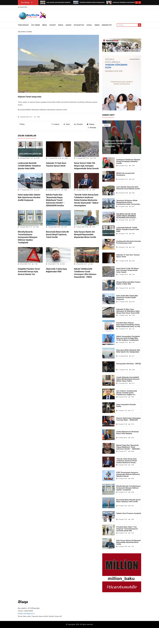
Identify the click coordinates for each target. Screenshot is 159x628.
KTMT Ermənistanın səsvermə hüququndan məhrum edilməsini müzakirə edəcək (128, 474)
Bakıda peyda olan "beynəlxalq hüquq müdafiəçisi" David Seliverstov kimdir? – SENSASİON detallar (55, 200)
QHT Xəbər (35, 25)
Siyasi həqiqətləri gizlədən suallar (126, 405)
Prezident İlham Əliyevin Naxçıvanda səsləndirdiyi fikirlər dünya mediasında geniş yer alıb (128, 324)
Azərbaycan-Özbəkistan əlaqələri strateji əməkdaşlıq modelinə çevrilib (128, 161)
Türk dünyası (23, 25)
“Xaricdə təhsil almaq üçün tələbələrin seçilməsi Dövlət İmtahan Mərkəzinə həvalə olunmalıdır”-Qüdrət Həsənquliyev (86, 200)
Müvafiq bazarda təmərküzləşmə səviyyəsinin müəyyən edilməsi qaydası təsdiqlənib (27, 237)
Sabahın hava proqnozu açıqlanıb (128, 513)
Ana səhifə (22, 32)
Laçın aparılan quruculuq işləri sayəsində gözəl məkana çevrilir (128, 188)
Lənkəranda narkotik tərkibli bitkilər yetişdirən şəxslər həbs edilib (29, 166)
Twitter (67, 124)
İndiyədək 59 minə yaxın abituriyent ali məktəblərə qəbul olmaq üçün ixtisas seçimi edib (128, 311)
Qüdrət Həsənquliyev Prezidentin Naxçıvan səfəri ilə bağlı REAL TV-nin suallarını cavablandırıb (128, 338)
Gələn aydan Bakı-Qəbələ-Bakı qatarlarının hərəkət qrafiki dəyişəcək (29, 197)
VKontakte (79, 124)
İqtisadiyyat (79, 25)
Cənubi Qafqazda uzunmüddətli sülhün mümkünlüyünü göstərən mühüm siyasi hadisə (128, 379)
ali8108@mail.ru (29, 614)
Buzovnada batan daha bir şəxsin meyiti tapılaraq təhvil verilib (57, 234)
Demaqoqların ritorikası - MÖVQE (128, 364)
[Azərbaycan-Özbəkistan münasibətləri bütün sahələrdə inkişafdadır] (109, 2)
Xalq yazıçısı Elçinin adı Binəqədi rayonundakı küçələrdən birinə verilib (85, 234)
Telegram (91, 124)
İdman (97, 25)
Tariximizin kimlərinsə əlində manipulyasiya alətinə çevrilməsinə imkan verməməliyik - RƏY (128, 202)
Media (44, 25)
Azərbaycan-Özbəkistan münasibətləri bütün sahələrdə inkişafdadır (118, 143)
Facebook (56, 124)
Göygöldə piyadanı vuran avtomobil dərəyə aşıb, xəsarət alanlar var (29, 271)
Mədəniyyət (107, 25)
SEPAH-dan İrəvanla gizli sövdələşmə (125, 174)
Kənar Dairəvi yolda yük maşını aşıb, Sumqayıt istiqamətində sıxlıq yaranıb (86, 166)
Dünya (60, 25)
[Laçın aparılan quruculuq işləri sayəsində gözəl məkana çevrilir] (42, 2)
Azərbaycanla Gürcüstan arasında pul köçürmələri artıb (128, 242)
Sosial (89, 25)
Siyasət (52, 25)
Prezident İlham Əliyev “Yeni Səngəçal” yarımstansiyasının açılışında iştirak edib (127, 529)
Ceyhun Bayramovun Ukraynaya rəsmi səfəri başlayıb (127, 432)
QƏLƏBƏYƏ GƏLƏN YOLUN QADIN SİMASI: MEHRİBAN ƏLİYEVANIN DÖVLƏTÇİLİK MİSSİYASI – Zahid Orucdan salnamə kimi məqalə (126, 216)
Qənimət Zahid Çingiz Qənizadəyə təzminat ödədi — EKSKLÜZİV (128, 419)
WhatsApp (93, 127)
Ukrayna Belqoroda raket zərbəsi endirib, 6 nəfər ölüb (128, 283)
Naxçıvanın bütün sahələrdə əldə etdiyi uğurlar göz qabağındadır (128, 351)
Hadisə (68, 25)
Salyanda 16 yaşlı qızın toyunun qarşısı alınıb (128, 256)
